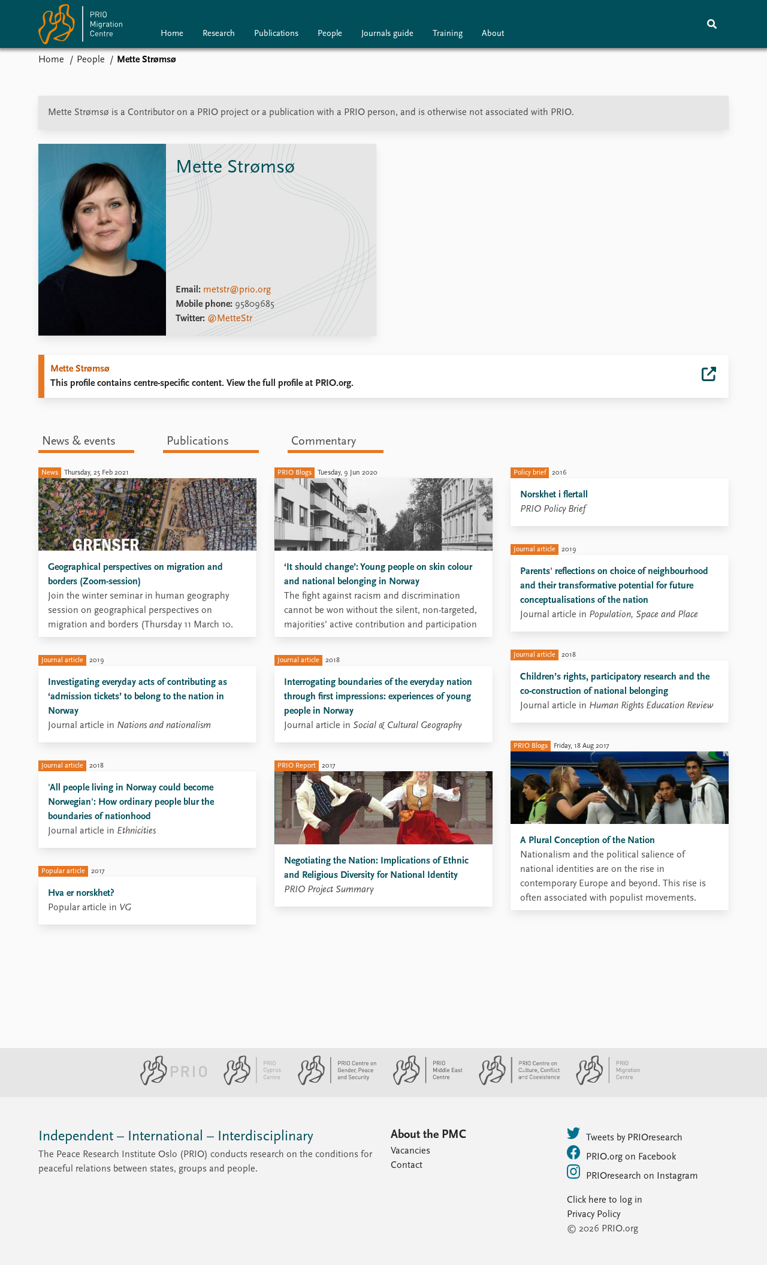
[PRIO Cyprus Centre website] (247, 1083)
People (330, 33)
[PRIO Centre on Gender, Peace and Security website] (332, 1083)
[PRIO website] (168, 1083)
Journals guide (387, 33)
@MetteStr (229, 319)
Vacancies (410, 1151)
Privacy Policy (593, 1214)
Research (219, 33)
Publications (276, 33)
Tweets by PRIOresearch (634, 1138)
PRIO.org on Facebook (631, 1157)
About (493, 33)
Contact (406, 1165)
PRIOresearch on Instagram (642, 1176)
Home (172, 33)
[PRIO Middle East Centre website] (423, 1083)
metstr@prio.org (237, 290)
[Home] (80, 26)
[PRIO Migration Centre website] (602, 1083)
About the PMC (428, 1135)
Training (448, 33)
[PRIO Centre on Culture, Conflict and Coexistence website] (514, 1083)
